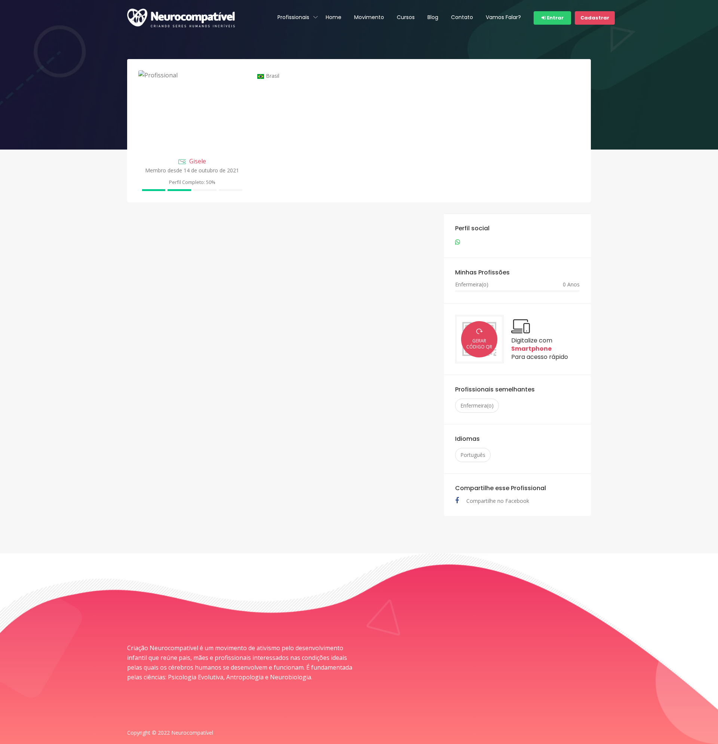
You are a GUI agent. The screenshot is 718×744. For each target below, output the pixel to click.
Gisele (197, 161)
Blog (432, 17)
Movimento (369, 17)
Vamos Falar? (503, 17)
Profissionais (293, 17)
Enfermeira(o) (477, 405)
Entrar (555, 17)
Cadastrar (594, 17)
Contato (462, 17)
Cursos (406, 17)
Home (333, 17)
